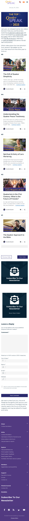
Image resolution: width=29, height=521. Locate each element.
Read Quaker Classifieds (7, 454)
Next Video (22, 257)
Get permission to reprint (7, 441)
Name (3, 364)
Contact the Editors (6, 426)
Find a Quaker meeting (7, 452)
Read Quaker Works (6, 456)
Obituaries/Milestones (7, 449)
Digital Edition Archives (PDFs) (9, 467)
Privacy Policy (14, 518)
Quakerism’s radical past (15, 33)
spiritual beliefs (8, 40)
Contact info (4, 488)
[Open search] (19, 2)
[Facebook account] (4, 510)
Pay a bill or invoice (6, 475)
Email (3, 370)
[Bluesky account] (18, 510)
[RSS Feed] (13, 510)
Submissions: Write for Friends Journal (11, 436)
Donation (4, 492)
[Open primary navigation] (27, 2)
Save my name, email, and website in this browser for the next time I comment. (15, 387)
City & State (5, 358)
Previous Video (6, 257)
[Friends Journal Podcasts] (9, 510)
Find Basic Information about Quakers (11, 458)
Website (3, 377)
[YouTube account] (24, 510)
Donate (3, 477)
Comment (5, 332)
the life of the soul (10, 38)
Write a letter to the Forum (8, 439)
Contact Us (4, 479)
